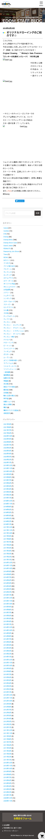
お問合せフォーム (23, 818)
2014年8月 (7, 636)
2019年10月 (8, 471)
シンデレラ (8, 298)
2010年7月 (7, 777)
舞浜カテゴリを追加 (11, 410)
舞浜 (5, 407)
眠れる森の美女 (9, 396)
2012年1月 (7, 727)
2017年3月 (7, 554)
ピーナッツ (8, 346)
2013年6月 (7, 677)
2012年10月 (8, 701)
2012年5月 (7, 715)
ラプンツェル (8, 363)
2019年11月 (8, 468)
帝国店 (6, 381)
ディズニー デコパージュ (13, 328)
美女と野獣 (8, 404)
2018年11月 (8, 504)
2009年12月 (8, 798)
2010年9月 (7, 771)
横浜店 (6, 390)
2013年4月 (7, 683)
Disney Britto (8, 240)
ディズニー (8, 322)
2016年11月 (8, 565)
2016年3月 (7, 589)
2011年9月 (7, 736)
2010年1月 (7, 795)
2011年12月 (8, 730)
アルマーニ (8, 269)
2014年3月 (7, 651)
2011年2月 (7, 757)
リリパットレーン (10, 369)
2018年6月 (7, 510)
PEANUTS (7, 248)
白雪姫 (6, 393)
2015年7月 (7, 612)
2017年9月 (7, 536)
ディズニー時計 (9, 337)
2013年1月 (7, 692)
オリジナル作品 (9, 284)
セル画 (6, 310)
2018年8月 (7, 507)
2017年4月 (7, 551)
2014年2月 (7, 654)
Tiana (5, 254)
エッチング (8, 275)
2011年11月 (8, 733)
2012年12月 (8, 695)
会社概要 (7, 825)
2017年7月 (7, 542)
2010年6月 (7, 780)
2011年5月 (7, 748)
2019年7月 (7, 480)
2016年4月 (7, 586)
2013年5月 (7, 680)
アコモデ (7, 263)
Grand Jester (8, 246)
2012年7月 (7, 710)
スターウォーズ (9, 301)
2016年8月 (7, 574)
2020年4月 (7, 454)
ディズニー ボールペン (12, 334)
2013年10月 (8, 666)
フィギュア (8, 351)
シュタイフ (8, 296)
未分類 (6, 384)
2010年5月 (7, 783)
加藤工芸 (7, 378)
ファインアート (9, 349)
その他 (6, 313)
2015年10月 (8, 604)
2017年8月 (7, 539)
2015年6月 (7, 616)
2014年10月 (8, 630)
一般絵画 (7, 372)
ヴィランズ (8, 272)
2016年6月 (7, 580)
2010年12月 (8, 763)
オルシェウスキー (10, 287)
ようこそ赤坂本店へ (11, 360)
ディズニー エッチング (12, 325)
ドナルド (7, 340)
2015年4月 (7, 621)
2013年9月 (7, 668)
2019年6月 (7, 483)
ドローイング (8, 343)
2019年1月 (7, 498)
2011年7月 (7, 742)
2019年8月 (7, 477)
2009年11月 (8, 801)
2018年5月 (7, 512)
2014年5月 (7, 645)
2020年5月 (7, 451)
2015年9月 (7, 607)
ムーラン (7, 357)
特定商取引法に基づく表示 (13, 828)
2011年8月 (7, 739)
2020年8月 (7, 442)
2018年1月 (7, 524)
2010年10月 (8, 768)
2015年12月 (8, 598)
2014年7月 (7, 639)
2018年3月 (7, 518)
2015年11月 (8, 601)
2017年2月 (7, 557)
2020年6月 (7, 448)
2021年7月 (7, 430)
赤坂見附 (7, 413)
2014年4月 (7, 648)
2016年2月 (7, 592)
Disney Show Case (10, 243)
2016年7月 (7, 577)
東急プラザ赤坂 (9, 387)
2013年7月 (7, 674)
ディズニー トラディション (14, 331)
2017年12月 (8, 527)
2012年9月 (7, 704)
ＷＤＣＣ (7, 260)
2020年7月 (7, 445)
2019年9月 (7, 474)
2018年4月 (7, 515)
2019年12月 (8, 465)
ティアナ (7, 319)
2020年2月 (7, 460)
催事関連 (7, 375)
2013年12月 (8, 660)
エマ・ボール (8, 281)
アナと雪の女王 (9, 266)
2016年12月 (8, 563)
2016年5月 (7, 583)
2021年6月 (7, 433)
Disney (6, 237)
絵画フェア (8, 402)
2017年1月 (7, 560)
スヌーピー (8, 304)
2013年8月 (7, 671)
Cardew (6, 231)
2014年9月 (7, 633)
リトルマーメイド (10, 366)
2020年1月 (7, 462)
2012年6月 (7, 713)
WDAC (6, 257)
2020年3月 (7, 457)
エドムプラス (8, 278)
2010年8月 (7, 774)
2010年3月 (7, 789)
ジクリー (7, 293)
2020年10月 (8, 436)
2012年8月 (7, 707)
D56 (5, 234)
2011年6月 (7, 745)
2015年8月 (7, 610)
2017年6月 (7, 545)
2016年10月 (8, 568)
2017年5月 (7, 548)
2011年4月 (7, 751)
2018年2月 (7, 521)
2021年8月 (7, 427)
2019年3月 (7, 492)
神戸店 (6, 399)
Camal (6, 228)
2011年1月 (7, 760)
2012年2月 (7, 724)
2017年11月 (8, 530)
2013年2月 (7, 689)
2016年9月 (7, 571)
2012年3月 (7, 721)
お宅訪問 (7, 290)
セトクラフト (8, 307)
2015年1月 (7, 624)
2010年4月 (7, 786)
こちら (9, 191)
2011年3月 (7, 754)
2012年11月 (8, 698)
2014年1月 (7, 657)
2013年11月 (8, 663)
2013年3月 (7, 686)
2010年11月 (8, 766)
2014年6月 (7, 642)
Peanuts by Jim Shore (11, 251)
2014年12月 (8, 627)
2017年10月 (8, 533)
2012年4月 (7, 719)
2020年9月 (7, 439)
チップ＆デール (9, 316)
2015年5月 (7, 618)
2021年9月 (7, 424)
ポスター (7, 354)
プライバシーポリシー (11, 831)
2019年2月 (7, 495)
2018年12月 (8, 501)
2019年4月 (7, 489)
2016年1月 (7, 595)
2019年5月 (7, 486)
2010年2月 (7, 792)
